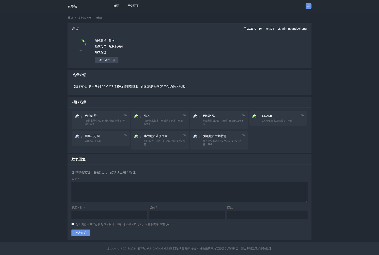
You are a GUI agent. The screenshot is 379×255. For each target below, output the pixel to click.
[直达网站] (125, 115)
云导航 (72, 6)
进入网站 (104, 60)
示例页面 (133, 6)
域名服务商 (85, 17)
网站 (230, 207)
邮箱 (153, 207)
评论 (75, 179)
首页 (116, 6)
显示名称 (78, 207)
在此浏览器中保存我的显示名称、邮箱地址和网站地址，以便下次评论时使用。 (124, 224)
